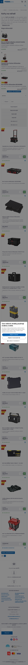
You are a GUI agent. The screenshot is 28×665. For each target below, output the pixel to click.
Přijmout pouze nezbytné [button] (14, 337)
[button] (14, 341)
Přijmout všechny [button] (14, 334)
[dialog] (14, 332)
